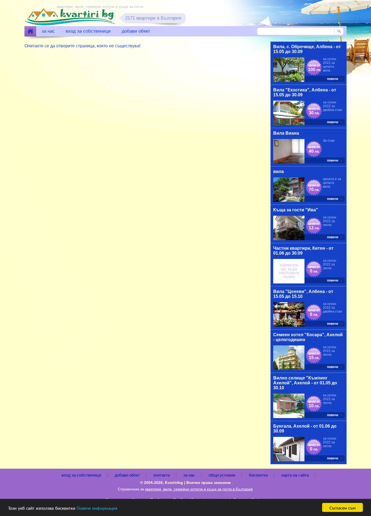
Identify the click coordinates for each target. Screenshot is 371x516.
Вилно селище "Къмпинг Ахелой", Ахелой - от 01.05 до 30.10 (305, 383)
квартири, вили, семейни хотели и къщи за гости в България (199, 489)
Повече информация (97, 507)
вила (278, 171)
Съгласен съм (342, 507)
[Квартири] (30, 31)
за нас (48, 31)
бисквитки (258, 475)
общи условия (222, 475)
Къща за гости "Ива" (295, 210)
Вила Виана (286, 133)
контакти (161, 475)
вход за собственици (88, 31)
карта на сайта (295, 475)
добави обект (136, 31)
